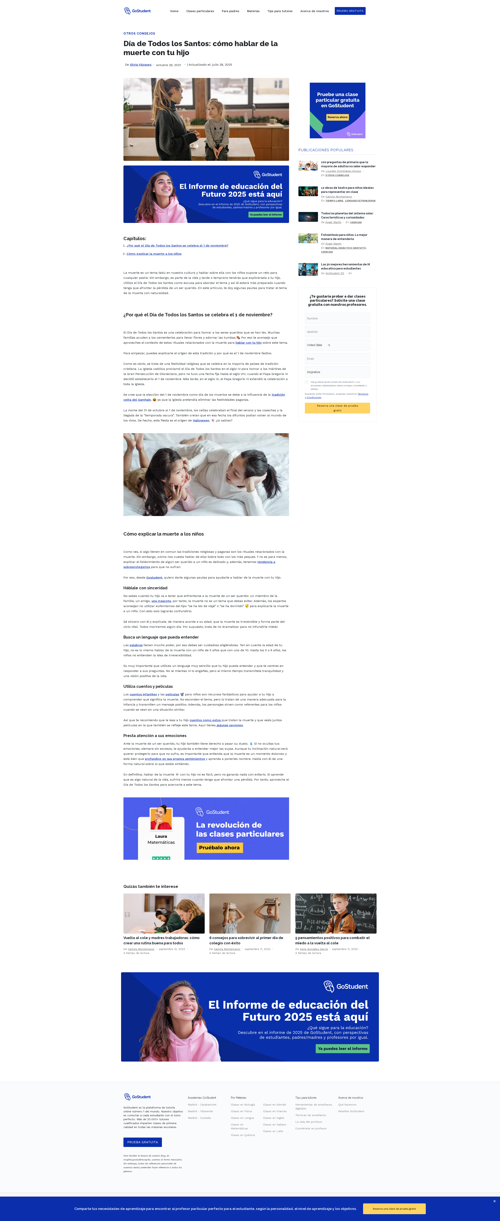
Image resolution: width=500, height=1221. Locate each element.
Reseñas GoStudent (351, 1111)
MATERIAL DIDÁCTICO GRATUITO (345, 248)
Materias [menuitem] (253, 11)
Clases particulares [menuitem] (200, 11)
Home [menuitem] (174, 11)
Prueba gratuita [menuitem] (350, 10)
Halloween (201, 420)
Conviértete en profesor (311, 1128)
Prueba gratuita (142, 1142)
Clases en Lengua (242, 1117)
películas (172, 694)
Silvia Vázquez (141, 64)
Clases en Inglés (273, 1117)
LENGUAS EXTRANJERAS (360, 200)
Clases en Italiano (274, 1124)
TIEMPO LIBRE (334, 200)
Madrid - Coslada (199, 1117)
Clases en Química (243, 1135)
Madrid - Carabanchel (202, 1104)
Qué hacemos (347, 1104)
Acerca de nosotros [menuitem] (314, 11)
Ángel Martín (333, 222)
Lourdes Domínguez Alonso (343, 171)
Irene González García (314, 949)
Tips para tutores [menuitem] (280, 11)
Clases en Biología (243, 1104)
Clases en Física (241, 1111)
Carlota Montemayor (339, 196)
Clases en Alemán (274, 1104)
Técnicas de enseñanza (310, 1115)
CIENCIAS (356, 222)
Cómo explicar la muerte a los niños (154, 254)
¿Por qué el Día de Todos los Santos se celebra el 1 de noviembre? (177, 245)
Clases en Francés (275, 1111)
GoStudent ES (335, 273)
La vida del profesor (308, 1121)
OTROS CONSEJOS (139, 33)
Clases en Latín (273, 1131)
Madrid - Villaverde (200, 1111)
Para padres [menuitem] (230, 11)
